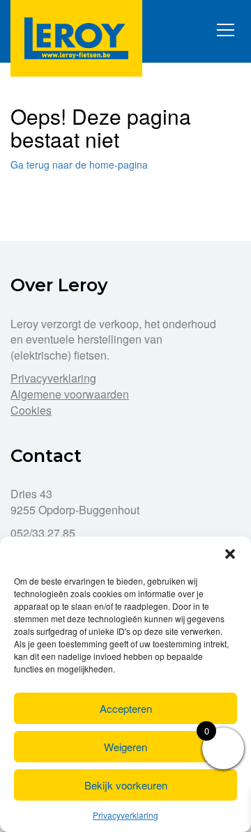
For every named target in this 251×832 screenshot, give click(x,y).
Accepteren (126, 708)
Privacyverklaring (125, 815)
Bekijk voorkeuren (125, 785)
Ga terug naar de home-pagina (79, 164)
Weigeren (125, 746)
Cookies (31, 410)
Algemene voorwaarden (69, 394)
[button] (230, 554)
